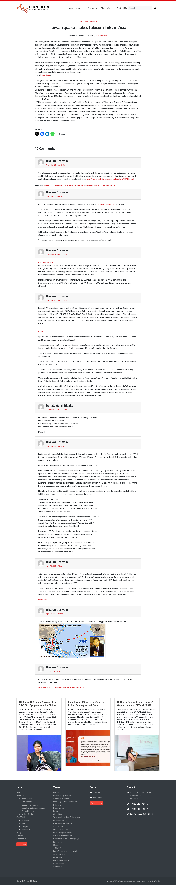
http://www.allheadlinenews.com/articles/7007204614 (62, 687)
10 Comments (101, 36)
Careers (110, 8)
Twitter (96, 792)
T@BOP (57, 848)
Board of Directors (30, 804)
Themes (25, 820)
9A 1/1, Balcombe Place (140, 795)
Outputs (25, 826)
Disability (57, 857)
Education (57, 804)
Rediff (41, 331)
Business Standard (46, 262)
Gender (56, 845)
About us (80, 8)
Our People (27, 801)
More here (42, 599)
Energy (56, 811)
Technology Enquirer (105, 204)
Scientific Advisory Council (33, 808)
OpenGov (57, 814)
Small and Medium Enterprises (66, 817)
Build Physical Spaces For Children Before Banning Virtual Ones (86, 704)
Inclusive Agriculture (62, 795)
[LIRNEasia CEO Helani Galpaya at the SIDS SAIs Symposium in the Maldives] (39, 753)
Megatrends (58, 808)
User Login (22, 844)
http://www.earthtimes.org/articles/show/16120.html (110, 179)
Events (25, 823)
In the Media (27, 814)
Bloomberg (45, 75)
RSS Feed (98, 803)
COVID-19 (58, 826)
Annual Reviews (28, 811)
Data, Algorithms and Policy (65, 801)
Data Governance (61, 860)
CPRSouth (57, 866)
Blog (103, 8)
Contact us (122, 8)
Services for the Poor (62, 835)
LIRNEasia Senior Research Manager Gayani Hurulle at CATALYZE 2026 (136, 704)
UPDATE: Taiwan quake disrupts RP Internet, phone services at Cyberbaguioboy (79, 185)
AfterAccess (58, 863)
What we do (27, 798)
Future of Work (60, 820)
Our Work (92, 8)
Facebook (97, 797)
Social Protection (60, 829)
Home (70, 8)
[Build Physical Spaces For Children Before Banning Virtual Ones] (88, 748)
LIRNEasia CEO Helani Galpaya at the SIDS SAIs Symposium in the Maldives (38, 704)
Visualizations (28, 829)
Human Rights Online (62, 832)
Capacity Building (61, 798)
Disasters (57, 792)
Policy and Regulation (62, 823)
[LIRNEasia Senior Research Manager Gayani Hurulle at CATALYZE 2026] (137, 753)
